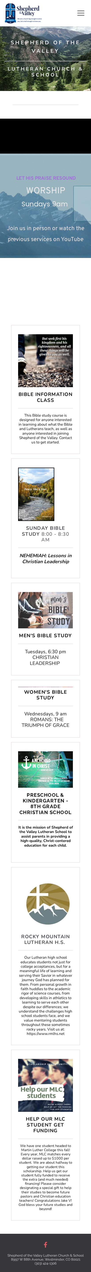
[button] (80, 12)
